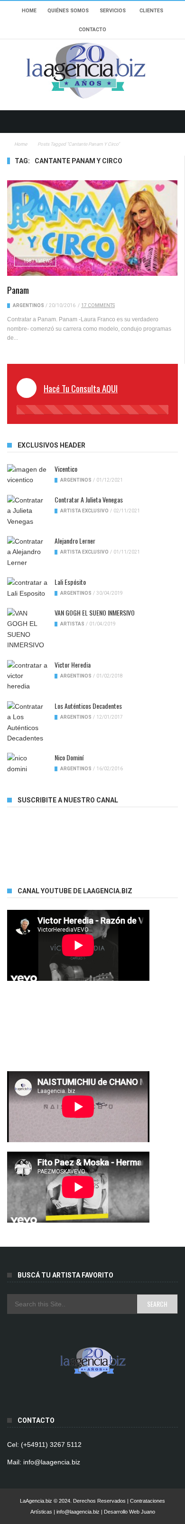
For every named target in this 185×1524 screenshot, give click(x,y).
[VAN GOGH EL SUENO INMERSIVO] (27, 629)
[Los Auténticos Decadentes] (27, 722)
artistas (72, 623)
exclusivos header (51, 445)
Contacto (92, 29)
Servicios (113, 11)
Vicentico (66, 469)
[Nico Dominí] (27, 763)
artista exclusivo (84, 510)
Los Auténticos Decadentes (88, 706)
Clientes (151, 11)
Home (29, 11)
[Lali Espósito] (27, 588)
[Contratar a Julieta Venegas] (27, 511)
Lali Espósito (70, 582)
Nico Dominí (69, 757)
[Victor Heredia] (27, 676)
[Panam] (92, 228)
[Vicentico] (27, 474)
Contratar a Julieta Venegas (89, 499)
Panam (18, 289)
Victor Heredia (73, 665)
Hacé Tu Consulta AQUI (81, 388)
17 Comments (98, 305)
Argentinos (28, 305)
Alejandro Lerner (75, 541)
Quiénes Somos (68, 11)
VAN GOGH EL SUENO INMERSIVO (95, 612)
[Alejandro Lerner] (27, 552)
